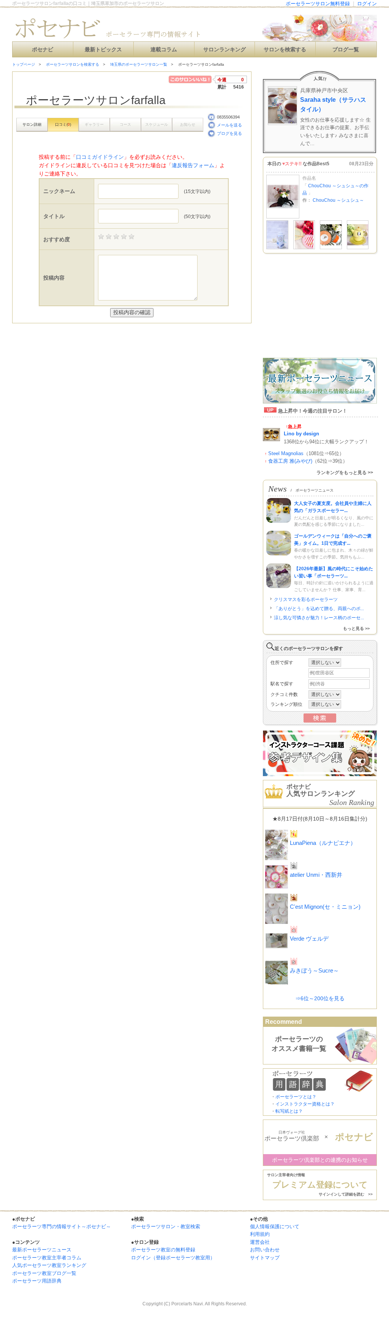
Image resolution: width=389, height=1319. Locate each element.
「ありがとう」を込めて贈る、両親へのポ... (319, 608)
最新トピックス (103, 49)
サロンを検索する (285, 49)
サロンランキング (224, 49)
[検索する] (320, 721)
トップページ (23, 64)
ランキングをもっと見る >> (344, 472)
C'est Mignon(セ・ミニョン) (325, 906)
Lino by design (301, 434)
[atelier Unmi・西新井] (331, 247)
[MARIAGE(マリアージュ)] (304, 247)
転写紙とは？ (289, 1111)
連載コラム (163, 49)
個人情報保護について (274, 1226)
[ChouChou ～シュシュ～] (282, 217)
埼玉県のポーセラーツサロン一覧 (138, 64)
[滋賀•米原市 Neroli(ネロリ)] (277, 247)
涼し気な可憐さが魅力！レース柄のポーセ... (319, 617)
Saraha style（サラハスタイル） (333, 104)
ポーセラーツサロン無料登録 (318, 3)
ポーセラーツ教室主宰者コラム (46, 1257)
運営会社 (260, 1242)
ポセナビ (42, 49)
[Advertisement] (101, 338)
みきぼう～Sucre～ (314, 970)
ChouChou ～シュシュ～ (338, 200)
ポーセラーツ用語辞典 (37, 1281)
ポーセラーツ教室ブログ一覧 (44, 1273)
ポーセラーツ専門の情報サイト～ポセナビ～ (61, 1226)
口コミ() (63, 124)
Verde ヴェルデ (309, 938)
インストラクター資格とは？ (305, 1104)
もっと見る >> (356, 628)
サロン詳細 (31, 124)
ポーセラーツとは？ (295, 1096)
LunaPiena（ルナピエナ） (323, 843)
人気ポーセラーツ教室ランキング (49, 1265)
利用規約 (260, 1234)
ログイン (367, 3)
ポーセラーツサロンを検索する (72, 64)
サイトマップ (265, 1257)
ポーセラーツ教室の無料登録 (163, 1250)
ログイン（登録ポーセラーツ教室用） (173, 1257)
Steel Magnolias (286, 453)
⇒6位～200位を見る (320, 998)
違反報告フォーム (193, 165)
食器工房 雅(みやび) (290, 461)
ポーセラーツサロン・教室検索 (165, 1226)
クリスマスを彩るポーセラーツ (306, 599)
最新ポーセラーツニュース (41, 1250)
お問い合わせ (265, 1250)
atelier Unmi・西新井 (316, 874)
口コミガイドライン (100, 157)
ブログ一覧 (345, 49)
